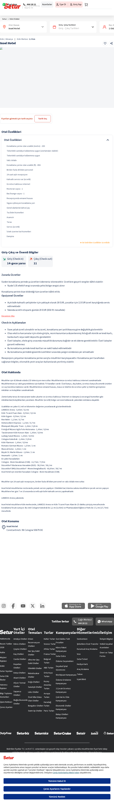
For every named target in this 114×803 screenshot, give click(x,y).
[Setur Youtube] (24, 609)
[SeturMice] (41, 733)
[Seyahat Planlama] (85, 4)
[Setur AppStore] (75, 608)
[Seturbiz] (23, 733)
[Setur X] (34, 609)
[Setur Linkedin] (43, 609)
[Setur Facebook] (14, 609)
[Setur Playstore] (101, 608)
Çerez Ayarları (6, 707)
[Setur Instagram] (5, 609)
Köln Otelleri (14, 19)
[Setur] (12, 6)
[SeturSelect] (94, 733)
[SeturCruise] (62, 733)
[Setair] (81, 733)
